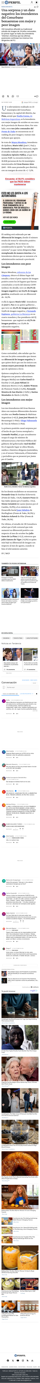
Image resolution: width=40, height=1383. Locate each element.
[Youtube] (18, 1361)
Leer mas (35, 710)
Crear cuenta (33, 680)
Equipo (35, 1367)
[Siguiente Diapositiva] (37, 659)
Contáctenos (22, 1367)
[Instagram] (23, 1361)
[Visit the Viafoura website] (35, 987)
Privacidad (29, 1367)
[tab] (10, 693)
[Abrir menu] (2, 2)
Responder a (15, 838)
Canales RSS (4, 1367)
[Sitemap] (32, 1361)
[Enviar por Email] (17, 96)
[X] (13, 1361)
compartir (27, 713)
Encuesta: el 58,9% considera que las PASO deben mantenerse (20, 182)
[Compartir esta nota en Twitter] (8, 96)
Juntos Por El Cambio (32, 638)
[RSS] (27, 1361)
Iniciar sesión (25, 680)
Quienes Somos (13, 1367)
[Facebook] (8, 1361)
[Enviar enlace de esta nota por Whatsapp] (13, 96)
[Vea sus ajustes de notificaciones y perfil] (36, 2)
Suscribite (9, 222)
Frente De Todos (18, 638)
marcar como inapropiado (34, 715)
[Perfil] (20, 1356)
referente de (22, 272)
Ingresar (32, 2)
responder (9, 713)
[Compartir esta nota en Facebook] (3, 96)
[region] (20, 834)
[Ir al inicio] (13, 2)
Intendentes (6, 638)
